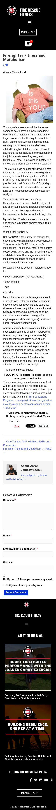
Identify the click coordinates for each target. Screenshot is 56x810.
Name (7, 535)
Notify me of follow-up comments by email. (28, 579)
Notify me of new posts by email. (25, 585)
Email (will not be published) (20, 549)
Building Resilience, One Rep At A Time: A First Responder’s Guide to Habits (28, 758)
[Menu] (29, 23)
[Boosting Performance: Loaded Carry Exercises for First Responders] (28, 667)
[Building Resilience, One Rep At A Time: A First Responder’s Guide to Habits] (28, 728)
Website (8, 562)
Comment (9, 500)
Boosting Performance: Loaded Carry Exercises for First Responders (26, 697)
